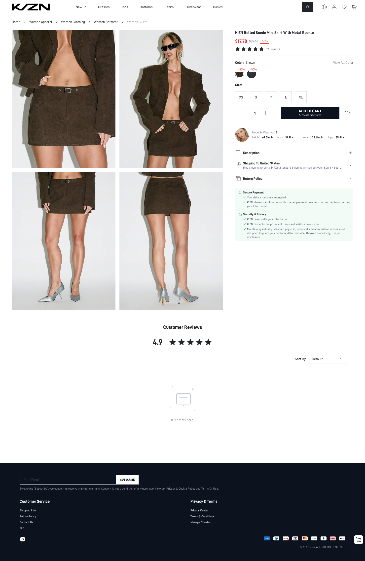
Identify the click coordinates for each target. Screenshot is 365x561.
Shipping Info (28, 510)
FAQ (22, 528)
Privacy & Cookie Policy (180, 488)
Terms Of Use (209, 488)
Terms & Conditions (202, 516)
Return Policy (28, 516)
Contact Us (27, 522)
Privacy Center (199, 510)
